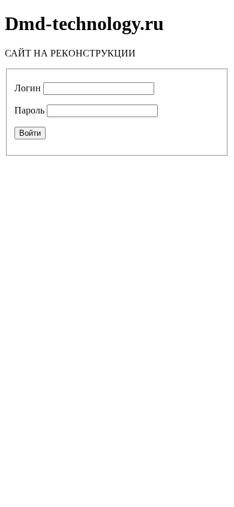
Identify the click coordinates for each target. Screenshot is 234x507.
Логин (27, 88)
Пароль (29, 110)
